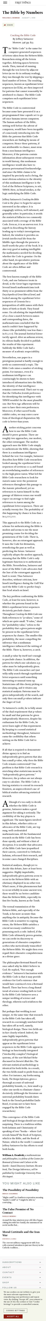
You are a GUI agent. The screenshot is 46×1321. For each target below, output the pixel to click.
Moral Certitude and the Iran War (21, 1233)
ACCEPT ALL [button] (13, 1316)
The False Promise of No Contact (18, 1210)
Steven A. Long (9, 1239)
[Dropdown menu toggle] (23, 1262)
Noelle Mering (9, 1216)
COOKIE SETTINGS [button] (15, 1310)
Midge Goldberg (10, 1194)
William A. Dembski (11, 18)
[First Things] (23, 2)
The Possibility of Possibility (20, 1190)
